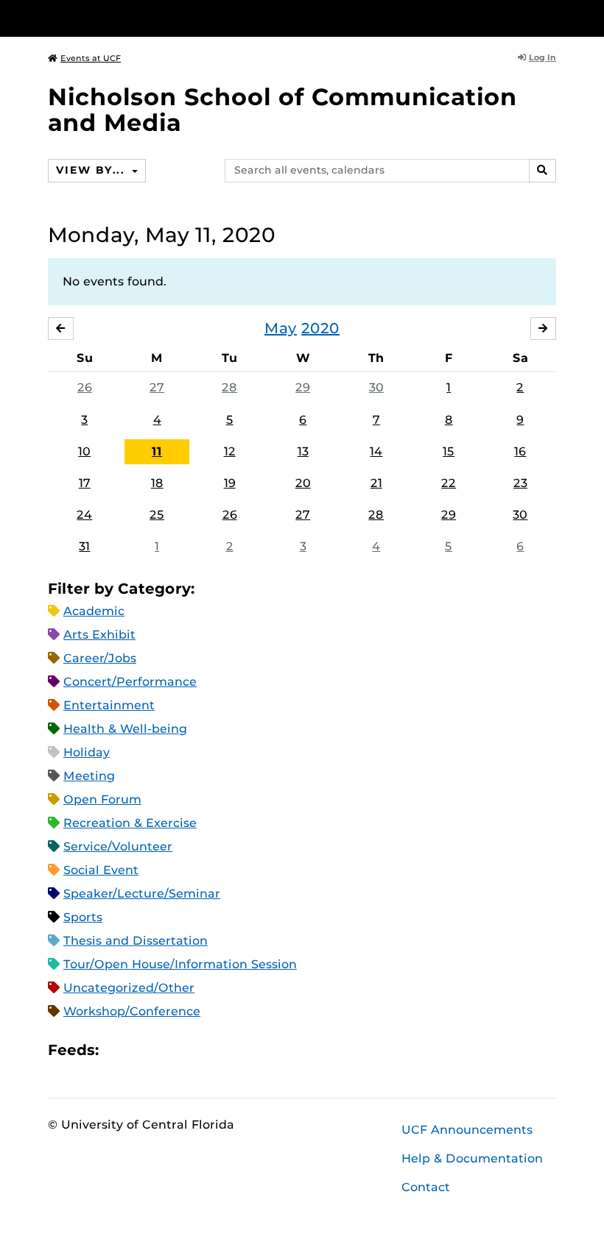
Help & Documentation (472, 1158)
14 (376, 451)
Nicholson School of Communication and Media (282, 109)
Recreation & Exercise (130, 823)
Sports (82, 917)
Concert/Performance (130, 682)
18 (157, 483)
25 (157, 515)
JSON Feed (218, 1050)
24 (84, 515)
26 (84, 387)
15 (448, 451)
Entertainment (109, 705)
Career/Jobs (99, 658)
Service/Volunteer (117, 846)
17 (85, 483)
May (280, 328)
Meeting (89, 776)
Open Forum (102, 799)
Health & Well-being (125, 729)
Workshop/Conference (131, 1011)
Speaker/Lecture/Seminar (141, 894)
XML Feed (193, 1050)
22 (448, 483)
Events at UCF (90, 58)
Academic (93, 611)
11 (157, 451)
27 (157, 387)
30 (376, 387)
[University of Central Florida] (146, 18)
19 (230, 483)
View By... (92, 170)
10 (84, 451)
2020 (320, 328)
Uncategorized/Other (128, 988)
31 (84, 546)
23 (520, 483)
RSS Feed (167, 1050)
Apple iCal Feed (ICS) (117, 1050)
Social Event (100, 870)
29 (302, 387)
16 (520, 451)
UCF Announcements (467, 1130)
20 (303, 483)
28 (229, 387)
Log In (542, 57)
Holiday (86, 752)
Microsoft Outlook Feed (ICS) (142, 1050)
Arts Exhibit (99, 635)
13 (303, 451)
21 (376, 483)
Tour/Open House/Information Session (180, 964)
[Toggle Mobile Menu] (552, 17)
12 (230, 451)
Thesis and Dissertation (135, 941)
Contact (425, 1187)
